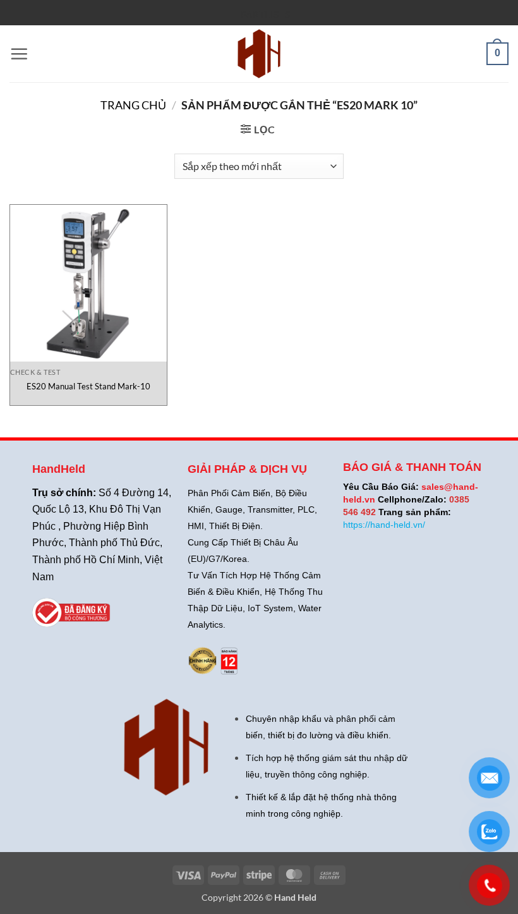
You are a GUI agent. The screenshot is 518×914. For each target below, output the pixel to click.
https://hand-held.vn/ (384, 525)
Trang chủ (133, 105)
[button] (18, 53)
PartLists (265, 14)
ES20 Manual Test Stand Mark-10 (88, 386)
